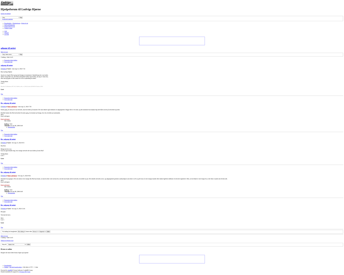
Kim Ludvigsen (12, 106)
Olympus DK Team (24, 272)
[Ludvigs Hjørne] (7, 5)
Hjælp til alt (24, 23)
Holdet (6, 267)
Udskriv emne (8, 28)
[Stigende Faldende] (44, 231)
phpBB (10, 270)
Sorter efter (29, 231)
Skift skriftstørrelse (9, 25)
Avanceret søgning (7, 19)
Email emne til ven (9, 26)
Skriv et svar (4, 52)
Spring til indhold (6, 13)
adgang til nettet (8, 48)
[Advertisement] (172, 41)
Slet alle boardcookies (15, 267)
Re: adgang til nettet (8, 103)
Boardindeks (7, 23)
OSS (5, 31)
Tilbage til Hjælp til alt (7, 240)
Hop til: (4, 244)
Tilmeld (6, 33)
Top (2, 94)
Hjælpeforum (16, 23)
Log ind (6, 34)
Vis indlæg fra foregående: (9, 231)
